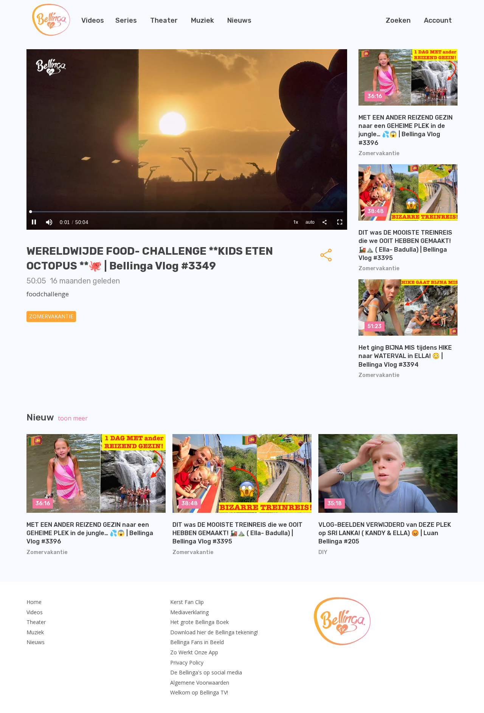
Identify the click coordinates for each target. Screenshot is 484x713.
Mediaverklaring (189, 612)
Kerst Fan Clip (187, 602)
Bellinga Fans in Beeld (197, 642)
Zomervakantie (51, 316)
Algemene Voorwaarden (199, 682)
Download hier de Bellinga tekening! (214, 632)
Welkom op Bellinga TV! (199, 692)
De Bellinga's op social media (206, 672)
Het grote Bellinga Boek (199, 622)
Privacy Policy (186, 662)
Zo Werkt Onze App (194, 652)
